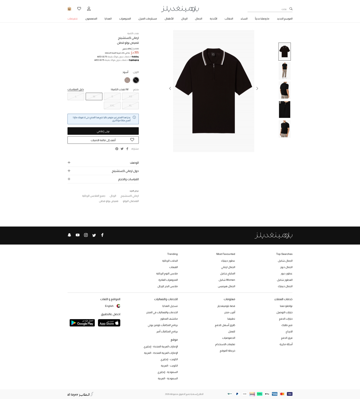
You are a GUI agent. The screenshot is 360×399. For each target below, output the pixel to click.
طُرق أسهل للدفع (225, 325)
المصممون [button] (91, 18)
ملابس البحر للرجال (168, 286)
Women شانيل (227, 279)
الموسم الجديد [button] (284, 18)
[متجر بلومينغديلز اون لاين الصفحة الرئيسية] (180, 8)
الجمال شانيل (285, 260)
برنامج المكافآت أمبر (167, 331)
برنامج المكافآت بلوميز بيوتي (163, 325)
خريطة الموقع (227, 350)
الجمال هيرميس (226, 286)
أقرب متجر (229, 312)
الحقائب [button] (229, 18)
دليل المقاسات (76, 89)
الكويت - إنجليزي (169, 359)
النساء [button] (244, 18)
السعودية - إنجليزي (168, 371)
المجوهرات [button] (125, 18)
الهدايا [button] (108, 18)
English (109, 305)
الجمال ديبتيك (285, 286)
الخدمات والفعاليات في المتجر (162, 312)
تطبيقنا (231, 318)
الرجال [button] (184, 18)
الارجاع (289, 331)
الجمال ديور (286, 267)
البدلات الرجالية (170, 260)
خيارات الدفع (285, 318)
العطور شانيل (284, 279)
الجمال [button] (198, 18)
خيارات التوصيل (284, 312)
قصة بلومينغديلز (226, 305)
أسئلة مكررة (286, 344)
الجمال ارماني (228, 267)
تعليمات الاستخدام (225, 344)
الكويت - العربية (169, 365)
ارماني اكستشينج (128, 37)
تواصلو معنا (286, 305)
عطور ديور (286, 273)
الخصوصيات (228, 337)
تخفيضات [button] (73, 18)
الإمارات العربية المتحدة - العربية (161, 352)
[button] (257, 88)
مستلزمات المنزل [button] (147, 18)
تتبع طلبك (286, 325)
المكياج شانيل (227, 273)
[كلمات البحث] (291, 9)
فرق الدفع (286, 337)
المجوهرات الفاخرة (168, 279)
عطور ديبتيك (228, 260)
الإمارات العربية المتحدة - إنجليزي (161, 346)
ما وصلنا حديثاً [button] (262, 18)
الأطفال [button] (169, 18)
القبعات (173, 267)
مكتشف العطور (169, 318)
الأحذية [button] (213, 18)
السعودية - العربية (168, 378)
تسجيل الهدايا (170, 305)
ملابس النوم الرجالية (167, 273)
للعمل (231, 331)
